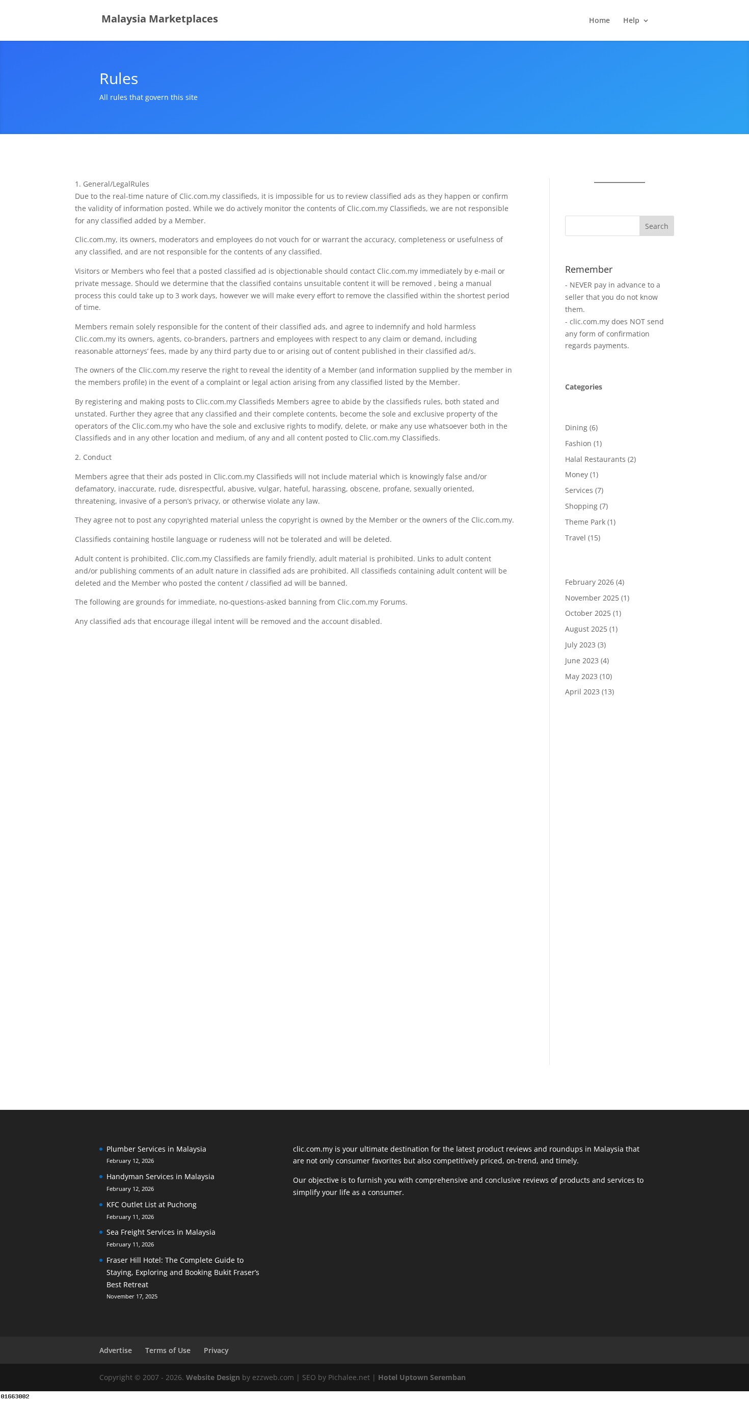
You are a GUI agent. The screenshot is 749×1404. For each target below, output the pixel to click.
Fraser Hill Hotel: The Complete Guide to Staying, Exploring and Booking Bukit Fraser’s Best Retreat (182, 1272)
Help (631, 21)
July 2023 (580, 644)
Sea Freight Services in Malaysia (161, 1232)
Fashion (578, 443)
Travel (575, 537)
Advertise (115, 1350)
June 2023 (582, 660)
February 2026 (589, 582)
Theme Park (585, 522)
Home (599, 21)
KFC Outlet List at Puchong (151, 1204)
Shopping (581, 506)
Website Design (213, 1377)
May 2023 (581, 676)
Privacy (216, 1350)
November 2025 (592, 598)
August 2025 (586, 629)
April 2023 (582, 691)
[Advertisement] (619, 883)
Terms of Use (168, 1350)
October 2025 (588, 613)
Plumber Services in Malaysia (156, 1149)
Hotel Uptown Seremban (422, 1377)
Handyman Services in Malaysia (160, 1176)
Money (576, 474)
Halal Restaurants (595, 459)
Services (579, 490)
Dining (576, 427)
